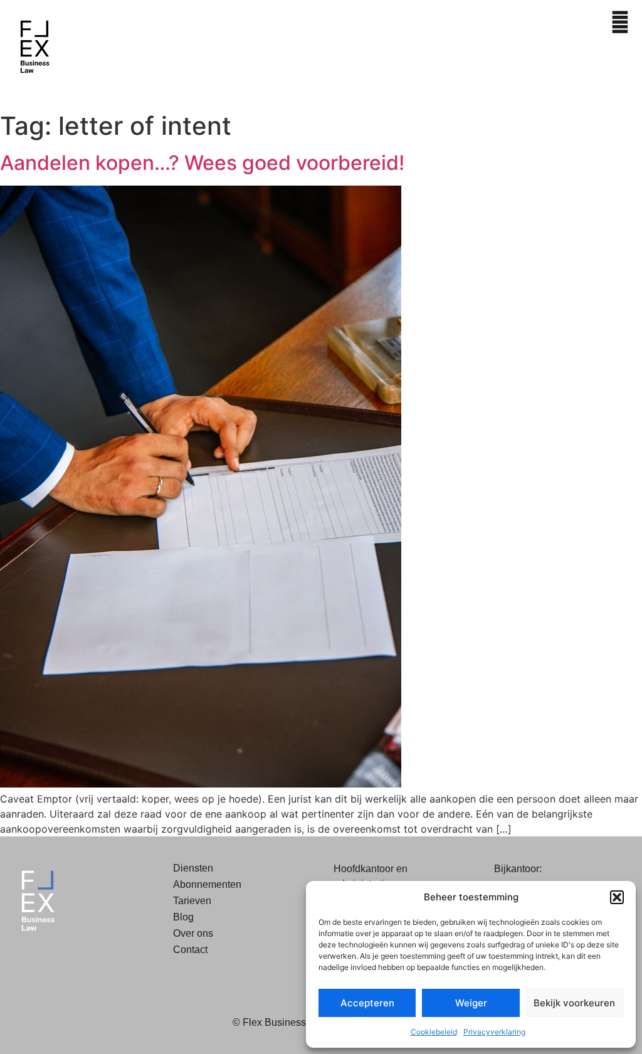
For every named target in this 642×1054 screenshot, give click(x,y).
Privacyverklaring (494, 1031)
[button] (617, 897)
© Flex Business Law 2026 (292, 1022)
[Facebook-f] (22, 961)
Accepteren (367, 1003)
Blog (183, 917)
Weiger (471, 1003)
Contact (190, 949)
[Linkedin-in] (50, 961)
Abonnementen (207, 884)
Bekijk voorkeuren (574, 1003)
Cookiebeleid (434, 1031)
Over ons (193, 933)
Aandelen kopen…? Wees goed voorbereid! (202, 162)
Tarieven (192, 900)
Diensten (193, 868)
